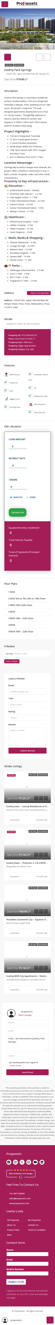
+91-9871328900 (17, 1193)
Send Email (27, 1072)
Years (33, 497)
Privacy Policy (13, 1230)
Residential (18, 65)
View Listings (25, 1015)
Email (11, 685)
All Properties (13, 1220)
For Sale (9, 65)
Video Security (39, 412)
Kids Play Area (15, 407)
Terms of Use (15, 1065)
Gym (11, 391)
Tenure (13, 479)
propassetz (14, 820)
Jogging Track (15, 399)
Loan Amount (17, 439)
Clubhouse (14, 383)
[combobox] (31, 654)
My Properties (34, 1220)
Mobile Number (16, 1269)
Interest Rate (17, 458)
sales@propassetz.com (20, 1198)
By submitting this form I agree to (23, 1064)
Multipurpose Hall (40, 396)
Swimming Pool (40, 404)
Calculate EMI (17, 512)
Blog (9, 1234)
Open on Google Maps (39, 293)
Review (12, 724)
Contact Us (33, 1225)
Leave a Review (12, 661)
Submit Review (27, 750)
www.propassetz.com (19, 1203)
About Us (11, 1225)
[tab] (7, 57)
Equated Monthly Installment (24, 527)
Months (17, 497)
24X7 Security (15, 374)
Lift (35, 388)
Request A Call (16, 1281)
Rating (11, 711)
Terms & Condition (36, 1230)
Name (10, 1250)
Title (10, 698)
